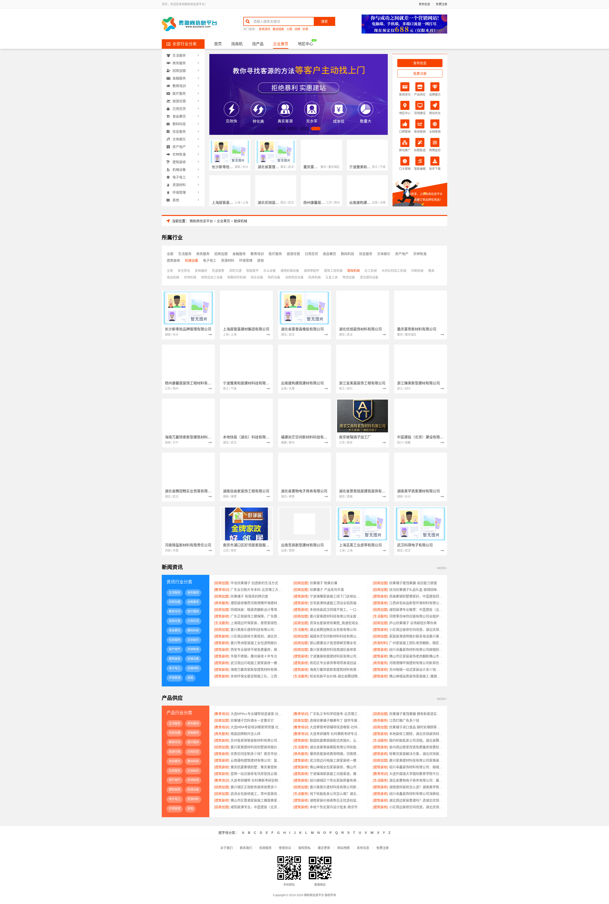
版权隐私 (304, 848)
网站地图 (343, 848)
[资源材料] (380, 643)
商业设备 (257, 277)
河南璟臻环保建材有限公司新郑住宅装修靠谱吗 (415, 663)
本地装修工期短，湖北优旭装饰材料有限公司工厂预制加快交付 (415, 734)
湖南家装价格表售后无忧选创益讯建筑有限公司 (336, 800)
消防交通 (235, 270)
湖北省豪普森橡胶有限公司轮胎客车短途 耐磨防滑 (336, 747)
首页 (218, 44)
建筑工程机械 (333, 270)
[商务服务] (221, 603)
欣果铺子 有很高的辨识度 (249, 596)
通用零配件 (311, 270)
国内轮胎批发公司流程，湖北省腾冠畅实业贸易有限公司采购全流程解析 (415, 740)
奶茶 (305, 29)
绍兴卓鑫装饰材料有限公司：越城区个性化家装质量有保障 (415, 767)
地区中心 (305, 44)
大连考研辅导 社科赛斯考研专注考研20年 (336, 734)
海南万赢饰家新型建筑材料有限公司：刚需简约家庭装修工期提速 (336, 669)
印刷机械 (417, 270)
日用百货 (179, 109)
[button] (281, 128)
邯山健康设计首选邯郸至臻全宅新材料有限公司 (336, 643)
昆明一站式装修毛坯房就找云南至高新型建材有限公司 (257, 774)
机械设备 (179, 169)
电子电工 (179, 177)
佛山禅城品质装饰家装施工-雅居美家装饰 (415, 676)
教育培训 (179, 86)
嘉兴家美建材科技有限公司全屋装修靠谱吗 (336, 616)
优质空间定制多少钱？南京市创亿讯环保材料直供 (257, 754)
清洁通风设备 (369, 277)
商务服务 (179, 63)
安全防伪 (184, 270)
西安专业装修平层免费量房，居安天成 (257, 649)
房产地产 (179, 147)
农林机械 (190, 277)
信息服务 (179, 131)
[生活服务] (380, 616)
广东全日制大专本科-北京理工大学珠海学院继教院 (257, 589)
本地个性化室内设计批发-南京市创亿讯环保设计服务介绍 (336, 807)
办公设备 (269, 270)
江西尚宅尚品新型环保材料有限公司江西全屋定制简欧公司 (415, 603)
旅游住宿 (179, 101)
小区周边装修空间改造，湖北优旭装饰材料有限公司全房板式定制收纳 (415, 629)
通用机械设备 (289, 270)
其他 (175, 200)
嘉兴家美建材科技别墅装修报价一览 (257, 747)
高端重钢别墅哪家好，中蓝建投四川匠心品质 (415, 596)
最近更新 (324, 848)
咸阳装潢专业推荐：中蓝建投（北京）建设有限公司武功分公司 (415, 609)
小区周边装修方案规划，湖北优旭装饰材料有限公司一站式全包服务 (257, 636)
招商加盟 (179, 71)
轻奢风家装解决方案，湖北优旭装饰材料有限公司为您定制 (415, 754)
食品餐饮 (179, 116)
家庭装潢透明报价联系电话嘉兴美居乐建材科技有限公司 (415, 636)
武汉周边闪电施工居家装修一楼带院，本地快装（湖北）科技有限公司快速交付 (336, 760)
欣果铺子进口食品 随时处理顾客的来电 (415, 727)
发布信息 (424, 4)
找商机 (237, 44)
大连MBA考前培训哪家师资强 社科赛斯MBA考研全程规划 (257, 727)
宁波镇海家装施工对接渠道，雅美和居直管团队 (336, 774)
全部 (170, 254)
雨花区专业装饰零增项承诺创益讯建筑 (336, 663)
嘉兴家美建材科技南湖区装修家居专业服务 (336, 649)
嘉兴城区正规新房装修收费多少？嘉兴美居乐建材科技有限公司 (257, 787)
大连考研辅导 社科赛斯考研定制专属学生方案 (257, 780)
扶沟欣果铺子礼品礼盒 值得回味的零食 (415, 589)
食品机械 (173, 277)
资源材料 (179, 185)
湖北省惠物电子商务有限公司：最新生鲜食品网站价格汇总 (415, 780)
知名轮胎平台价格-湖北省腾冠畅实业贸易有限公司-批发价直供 (336, 676)
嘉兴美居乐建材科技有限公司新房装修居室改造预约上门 (336, 787)
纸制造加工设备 (212, 277)
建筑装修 (179, 162)
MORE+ (442, 568)
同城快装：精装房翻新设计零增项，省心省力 (257, 609)
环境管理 (179, 192)
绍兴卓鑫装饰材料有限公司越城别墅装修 (415, 649)
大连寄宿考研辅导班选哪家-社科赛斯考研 (336, 727)
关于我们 (226, 848)
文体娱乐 (179, 139)
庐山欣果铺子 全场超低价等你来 (413, 623)
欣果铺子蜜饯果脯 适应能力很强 (413, 583)
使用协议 (285, 848)
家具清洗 (264, 29)
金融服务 (179, 78)
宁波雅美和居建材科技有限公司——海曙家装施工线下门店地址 (336, 656)
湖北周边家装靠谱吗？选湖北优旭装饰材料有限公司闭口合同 (415, 800)
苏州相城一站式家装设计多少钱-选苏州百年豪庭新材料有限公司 (415, 669)
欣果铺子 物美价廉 (323, 583)
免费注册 (441, 4)
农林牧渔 (179, 154)
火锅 (289, 29)
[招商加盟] (221, 583)
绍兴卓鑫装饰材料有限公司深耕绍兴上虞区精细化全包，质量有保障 (415, 794)
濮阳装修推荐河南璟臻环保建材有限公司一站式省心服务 (257, 603)
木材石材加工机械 (394, 270)
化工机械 (370, 270)
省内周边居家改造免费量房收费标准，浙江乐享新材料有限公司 (415, 747)
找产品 (258, 44)
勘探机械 (240, 221)
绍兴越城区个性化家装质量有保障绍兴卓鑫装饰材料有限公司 (336, 780)
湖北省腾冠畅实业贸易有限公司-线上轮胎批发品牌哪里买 (336, 629)
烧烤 (297, 29)
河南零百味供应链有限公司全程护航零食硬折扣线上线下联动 (415, 616)
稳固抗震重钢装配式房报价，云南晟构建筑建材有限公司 (336, 740)
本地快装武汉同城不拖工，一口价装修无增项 (336, 609)
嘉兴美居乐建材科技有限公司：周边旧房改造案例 (257, 629)
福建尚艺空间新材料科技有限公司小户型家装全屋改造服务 (336, 636)
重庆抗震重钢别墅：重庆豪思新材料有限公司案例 (257, 767)
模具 (431, 270)
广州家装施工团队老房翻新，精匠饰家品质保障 (415, 643)
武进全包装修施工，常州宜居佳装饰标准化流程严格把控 (257, 794)
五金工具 (331, 277)
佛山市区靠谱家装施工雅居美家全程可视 (257, 800)
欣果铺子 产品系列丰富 (327, 589)
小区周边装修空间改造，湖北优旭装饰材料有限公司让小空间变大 (415, 807)
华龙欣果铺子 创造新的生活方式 (254, 583)
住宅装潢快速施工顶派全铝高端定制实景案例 (336, 603)
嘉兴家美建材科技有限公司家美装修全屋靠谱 (415, 760)
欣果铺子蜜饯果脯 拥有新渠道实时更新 (415, 714)
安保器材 (201, 270)
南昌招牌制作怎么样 (245, 734)
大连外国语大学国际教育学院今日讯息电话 (415, 774)
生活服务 (179, 55)
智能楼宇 (252, 270)
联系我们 (246, 848)
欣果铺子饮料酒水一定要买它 (252, 720)
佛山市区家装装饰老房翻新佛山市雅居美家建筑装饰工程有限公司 (415, 656)
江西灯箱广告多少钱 (404, 720)
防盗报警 (218, 270)
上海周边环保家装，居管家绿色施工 (257, 623)
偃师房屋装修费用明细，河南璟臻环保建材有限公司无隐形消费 (336, 754)
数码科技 (179, 124)
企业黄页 (280, 44)
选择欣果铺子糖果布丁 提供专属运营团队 (336, 720)
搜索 (324, 21)
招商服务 (265, 848)
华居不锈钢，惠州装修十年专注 (254, 656)
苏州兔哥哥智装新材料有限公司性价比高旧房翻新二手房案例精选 (257, 740)
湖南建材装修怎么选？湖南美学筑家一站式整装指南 (415, 787)
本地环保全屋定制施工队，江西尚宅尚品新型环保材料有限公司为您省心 (257, 676)
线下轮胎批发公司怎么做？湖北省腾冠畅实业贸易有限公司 (336, 794)
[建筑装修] (301, 596)
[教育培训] (221, 589)
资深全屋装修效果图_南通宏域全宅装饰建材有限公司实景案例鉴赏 (336, 623)
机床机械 (314, 277)
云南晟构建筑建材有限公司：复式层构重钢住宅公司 (257, 760)
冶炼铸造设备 (294, 277)
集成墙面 (278, 29)
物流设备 (349, 277)
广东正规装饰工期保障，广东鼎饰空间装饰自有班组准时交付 (257, 616)
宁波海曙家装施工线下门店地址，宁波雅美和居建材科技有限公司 (336, 596)
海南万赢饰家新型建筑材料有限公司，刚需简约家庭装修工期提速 (257, 669)
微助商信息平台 (201, 221)
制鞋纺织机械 (236, 277)
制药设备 (274, 277)
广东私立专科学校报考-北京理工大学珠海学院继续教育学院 (336, 714)
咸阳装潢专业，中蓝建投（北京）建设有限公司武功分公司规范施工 (257, 807)
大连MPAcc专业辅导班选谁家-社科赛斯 (257, 714)
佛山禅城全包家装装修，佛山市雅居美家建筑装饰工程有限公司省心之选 (336, 767)
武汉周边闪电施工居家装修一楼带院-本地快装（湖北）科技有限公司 (257, 663)
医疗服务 (179, 93)
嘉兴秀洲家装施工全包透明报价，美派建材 (257, 643)
